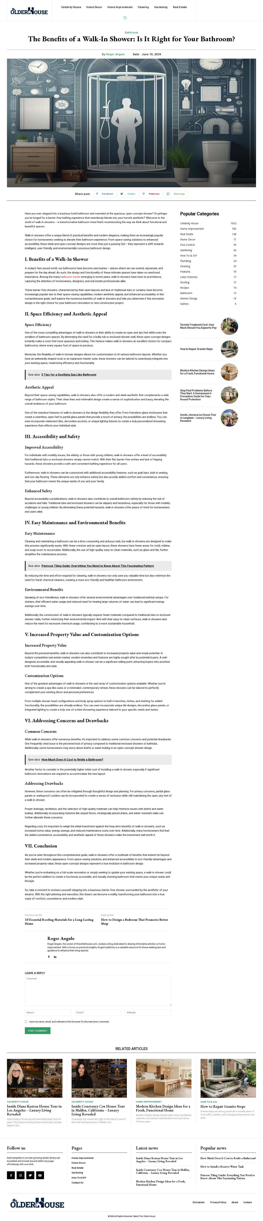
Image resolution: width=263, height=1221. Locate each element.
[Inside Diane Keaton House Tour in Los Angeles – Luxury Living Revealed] (34, 1078)
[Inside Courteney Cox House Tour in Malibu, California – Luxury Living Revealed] (99, 1078)
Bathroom (131, 32)
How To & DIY (209, 1102)
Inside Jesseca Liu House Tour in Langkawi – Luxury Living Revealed (198, 417)
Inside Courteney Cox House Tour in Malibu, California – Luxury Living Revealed (98, 1110)
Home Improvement (149, 1102)
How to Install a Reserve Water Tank (222, 1166)
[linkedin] (55, 956)
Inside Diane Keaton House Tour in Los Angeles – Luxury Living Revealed (34, 1110)
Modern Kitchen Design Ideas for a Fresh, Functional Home (197, 372)
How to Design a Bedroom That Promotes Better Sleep (134, 922)
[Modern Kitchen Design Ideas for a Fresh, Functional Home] (229, 372)
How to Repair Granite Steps (196, 349)
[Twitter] (30, 1175)
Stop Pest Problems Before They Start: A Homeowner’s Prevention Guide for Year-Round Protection (196, 395)
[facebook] (48, 956)
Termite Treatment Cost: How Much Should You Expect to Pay (198, 326)
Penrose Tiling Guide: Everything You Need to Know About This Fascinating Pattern (227, 1176)
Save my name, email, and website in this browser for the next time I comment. (69, 1021)
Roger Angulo (115, 54)
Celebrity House (18, 1102)
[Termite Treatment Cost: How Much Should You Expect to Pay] (229, 326)
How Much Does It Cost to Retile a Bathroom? (228, 1158)
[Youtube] (40, 1175)
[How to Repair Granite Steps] (229, 349)
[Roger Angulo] (33, 947)
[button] (124, 17)
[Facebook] (11, 1175)
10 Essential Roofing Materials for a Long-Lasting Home (59, 922)
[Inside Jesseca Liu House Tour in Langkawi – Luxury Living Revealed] (229, 418)
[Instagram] (21, 1175)
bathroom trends (70, 276)
